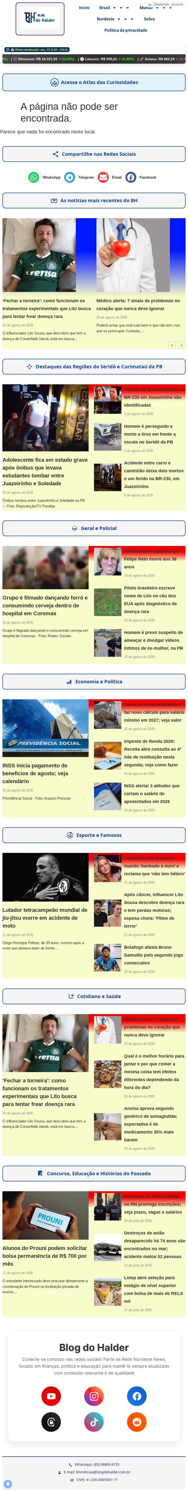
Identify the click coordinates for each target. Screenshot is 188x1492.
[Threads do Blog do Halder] (51, 1422)
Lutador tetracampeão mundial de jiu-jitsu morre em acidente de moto (44, 918)
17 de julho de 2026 (138, 1310)
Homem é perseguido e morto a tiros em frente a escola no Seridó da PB (150, 434)
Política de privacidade (126, 30)
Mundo (146, 7)
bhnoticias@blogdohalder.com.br (103, 1472)
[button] (46, 177)
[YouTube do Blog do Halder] (51, 1396)
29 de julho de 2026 (138, 1221)
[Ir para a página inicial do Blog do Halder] (40, 19)
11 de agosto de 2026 (17, 1273)
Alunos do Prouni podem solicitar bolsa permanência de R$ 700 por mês (44, 1256)
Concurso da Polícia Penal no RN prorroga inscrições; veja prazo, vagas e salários (153, 1204)
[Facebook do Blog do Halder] (137, 1396)
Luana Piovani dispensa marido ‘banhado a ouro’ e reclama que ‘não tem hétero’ (154, 866)
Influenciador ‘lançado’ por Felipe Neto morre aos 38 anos (152, 559)
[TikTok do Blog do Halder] (94, 1422)
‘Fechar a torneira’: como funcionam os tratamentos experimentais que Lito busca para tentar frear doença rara (46, 308)
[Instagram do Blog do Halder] (94, 1396)
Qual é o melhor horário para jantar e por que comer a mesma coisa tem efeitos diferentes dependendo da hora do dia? (154, 1072)
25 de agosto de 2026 (17, 325)
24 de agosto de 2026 (139, 773)
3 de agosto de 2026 (138, 495)
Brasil (104, 7)
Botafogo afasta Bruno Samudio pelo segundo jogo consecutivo (153, 955)
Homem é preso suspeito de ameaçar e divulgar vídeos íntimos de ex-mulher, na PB (153, 640)
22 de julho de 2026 (138, 1265)
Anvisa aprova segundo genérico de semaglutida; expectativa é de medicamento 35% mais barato (150, 1124)
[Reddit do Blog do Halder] (137, 1422)
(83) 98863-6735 (106, 1464)
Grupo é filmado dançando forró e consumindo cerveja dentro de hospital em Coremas (45, 606)
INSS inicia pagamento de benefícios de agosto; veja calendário (35, 773)
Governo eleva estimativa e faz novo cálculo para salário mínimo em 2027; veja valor (154, 712)
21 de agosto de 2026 (17, 935)
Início (84, 7)
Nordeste (105, 18)
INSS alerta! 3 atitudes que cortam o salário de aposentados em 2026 (152, 793)
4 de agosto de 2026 (138, 414)
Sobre (149, 18)
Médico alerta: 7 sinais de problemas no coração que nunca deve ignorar (152, 1027)
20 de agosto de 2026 (139, 972)
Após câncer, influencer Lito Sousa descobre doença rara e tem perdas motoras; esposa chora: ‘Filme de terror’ (154, 910)
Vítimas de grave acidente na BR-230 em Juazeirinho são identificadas (154, 397)
